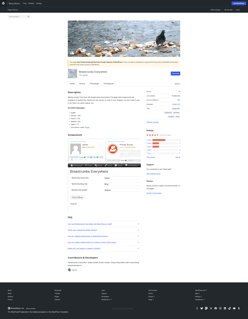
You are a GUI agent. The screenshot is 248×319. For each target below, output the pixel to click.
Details (72, 84)
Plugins (57, 296)
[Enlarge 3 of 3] (138, 166)
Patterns (57, 299)
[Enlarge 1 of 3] (101, 141)
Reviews (82, 84)
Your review (150, 157)
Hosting (10, 296)
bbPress (198, 296)
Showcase (58, 290)
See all (178, 157)
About (10, 290)
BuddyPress (200, 299)
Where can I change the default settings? (82, 230)
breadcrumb (175, 108)
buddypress (168, 112)
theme (177, 116)
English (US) (176, 104)
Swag (151, 299)
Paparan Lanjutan (152, 122)
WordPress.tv (107, 299)
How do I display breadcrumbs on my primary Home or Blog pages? (92, 242)
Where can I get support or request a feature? (84, 248)
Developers (105, 296)
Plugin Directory (13, 10)
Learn (103, 290)
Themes (57, 293)
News (9, 293)
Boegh (87, 127)
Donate (151, 296)
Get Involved (152, 290)
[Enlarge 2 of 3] (138, 141)
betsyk (85, 75)
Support (177, 84)
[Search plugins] (28, 17)
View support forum (153, 174)
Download (175, 73)
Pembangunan (109, 84)
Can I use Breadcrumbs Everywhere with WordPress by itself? (90, 224)
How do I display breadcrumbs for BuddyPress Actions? (88, 236)
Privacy (10, 299)
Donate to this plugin (153, 193)
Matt (197, 293)
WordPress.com (201, 290)
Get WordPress (239, 3)
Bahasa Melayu (30, 308)
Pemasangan (94, 84)
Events (150, 293)
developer (176, 112)
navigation (171, 116)
